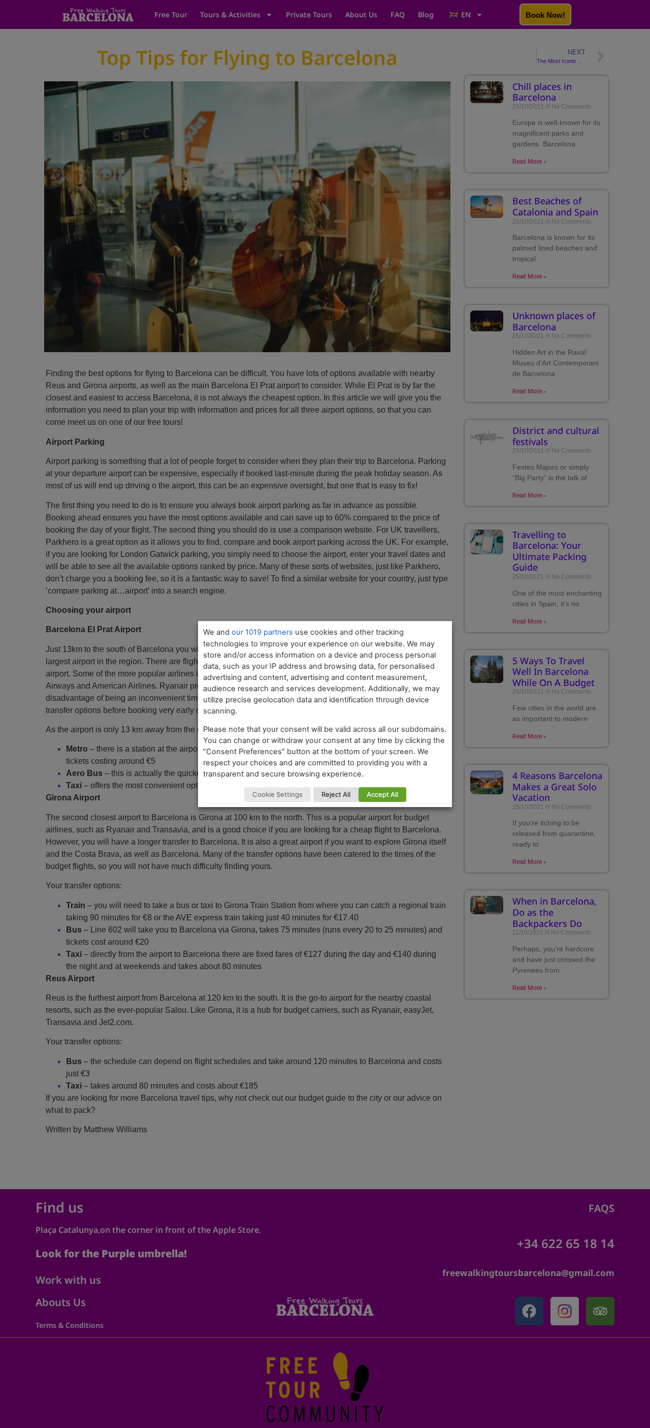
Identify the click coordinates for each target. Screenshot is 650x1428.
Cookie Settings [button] (277, 794)
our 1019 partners (262, 632)
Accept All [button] (382, 794)
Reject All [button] (335, 794)
